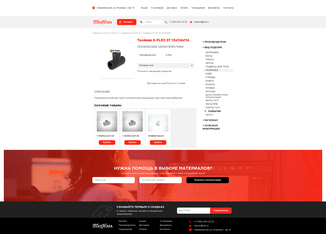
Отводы (210, 77)
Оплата (184, 8)
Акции (144, 8)
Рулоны (210, 92)
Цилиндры (212, 53)
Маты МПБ (212, 104)
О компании (157, 8)
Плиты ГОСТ (213, 108)
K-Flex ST (114, 33)
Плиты (210, 60)
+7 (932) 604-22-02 (178, 22)
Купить (107, 142)
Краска (210, 85)
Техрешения (198, 8)
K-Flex (105, 33)
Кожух (210, 81)
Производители (127, 225)
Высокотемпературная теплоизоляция (217, 96)
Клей (209, 74)
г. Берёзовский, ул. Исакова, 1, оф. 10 (115, 8)
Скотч (209, 115)
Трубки (210, 88)
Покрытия (214, 111)
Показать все (146, 65)
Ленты (210, 63)
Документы (214, 8)
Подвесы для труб (217, 67)
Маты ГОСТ (212, 101)
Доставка (172, 8)
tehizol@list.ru (201, 22)
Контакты (228, 8)
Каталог (123, 221)
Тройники (212, 70)
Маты (209, 56)
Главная (96, 33)
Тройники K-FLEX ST (131, 33)
